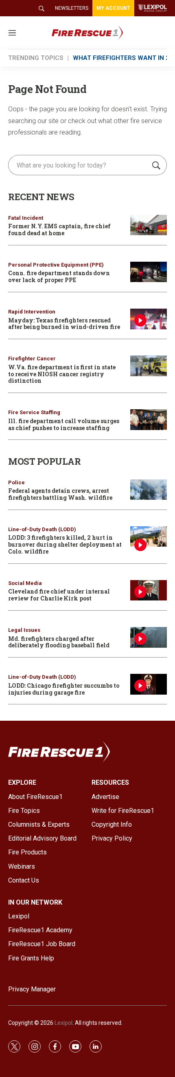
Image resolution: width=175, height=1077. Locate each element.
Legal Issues (24, 630)
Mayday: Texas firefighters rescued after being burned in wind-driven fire (64, 323)
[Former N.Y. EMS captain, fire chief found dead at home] (148, 225)
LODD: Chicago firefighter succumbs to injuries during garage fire (63, 689)
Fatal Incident (25, 218)
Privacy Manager (32, 989)
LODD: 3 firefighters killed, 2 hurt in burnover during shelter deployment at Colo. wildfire (65, 544)
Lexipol (63, 1023)
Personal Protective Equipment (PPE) (56, 265)
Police (16, 482)
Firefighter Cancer (32, 358)
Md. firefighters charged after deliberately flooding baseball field (58, 642)
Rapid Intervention (31, 312)
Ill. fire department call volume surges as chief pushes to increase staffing (63, 424)
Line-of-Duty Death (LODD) (42, 529)
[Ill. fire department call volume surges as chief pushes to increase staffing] (148, 419)
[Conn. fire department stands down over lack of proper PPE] (148, 272)
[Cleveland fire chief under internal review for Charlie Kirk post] (148, 590)
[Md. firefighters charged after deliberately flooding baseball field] (148, 637)
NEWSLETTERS (71, 8)
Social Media (25, 583)
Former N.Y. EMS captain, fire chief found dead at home (59, 229)
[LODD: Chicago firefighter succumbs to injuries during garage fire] (148, 684)
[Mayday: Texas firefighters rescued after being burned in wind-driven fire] (148, 319)
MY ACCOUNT (113, 8)
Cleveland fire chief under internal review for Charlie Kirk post (59, 594)
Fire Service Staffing (34, 412)
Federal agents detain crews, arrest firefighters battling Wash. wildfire (60, 494)
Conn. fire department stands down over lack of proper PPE (59, 276)
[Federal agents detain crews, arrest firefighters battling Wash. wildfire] (148, 489)
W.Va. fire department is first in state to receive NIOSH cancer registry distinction (62, 374)
